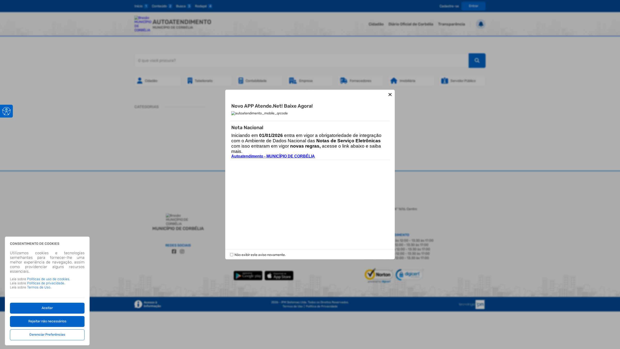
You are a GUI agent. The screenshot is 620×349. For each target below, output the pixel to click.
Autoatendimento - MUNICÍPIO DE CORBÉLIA (273, 156)
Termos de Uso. (39, 287)
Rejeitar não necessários (47, 321)
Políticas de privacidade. (46, 283)
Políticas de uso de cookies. (48, 279)
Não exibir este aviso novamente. (260, 255)
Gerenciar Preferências (47, 335)
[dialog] (47, 291)
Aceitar (47, 308)
